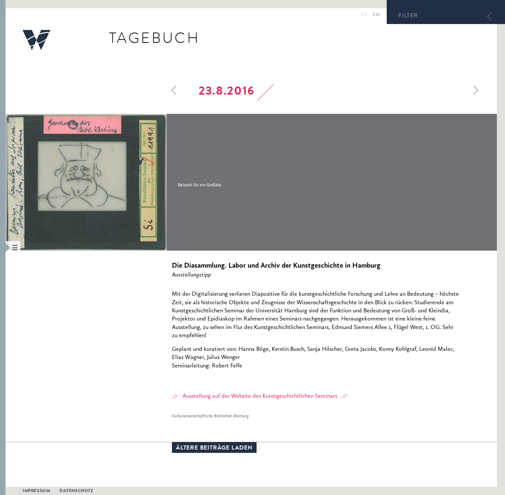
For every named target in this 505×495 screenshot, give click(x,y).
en (376, 15)
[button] (3, 247)
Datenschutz (76, 491)
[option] (136, 182)
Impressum (36, 491)
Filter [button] (408, 16)
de (364, 15)
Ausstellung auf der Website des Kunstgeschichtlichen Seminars (260, 396)
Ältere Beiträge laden (214, 448)
